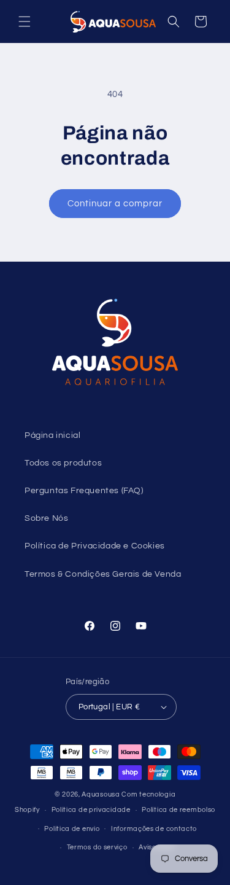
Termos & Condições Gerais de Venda (103, 574)
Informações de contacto (154, 828)
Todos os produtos (63, 463)
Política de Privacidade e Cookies (95, 546)
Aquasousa (101, 794)
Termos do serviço (97, 847)
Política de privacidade (91, 809)
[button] (24, 21)
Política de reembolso (178, 809)
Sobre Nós (46, 518)
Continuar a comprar (115, 203)
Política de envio (71, 828)
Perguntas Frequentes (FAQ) (84, 490)
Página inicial (52, 435)
